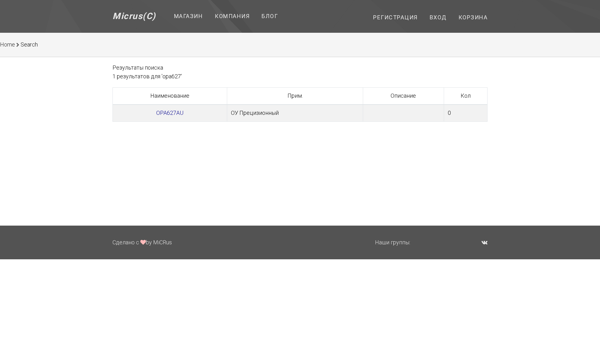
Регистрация (395, 17)
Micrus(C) (134, 16)
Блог (270, 16)
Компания (232, 16)
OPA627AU (169, 113)
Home (7, 44)
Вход (438, 17)
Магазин (188, 16)
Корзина (473, 17)
